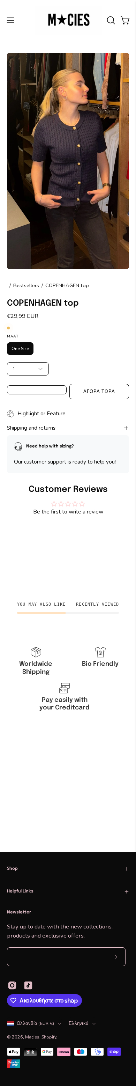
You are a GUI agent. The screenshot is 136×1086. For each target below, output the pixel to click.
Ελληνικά (79, 1023)
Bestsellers (26, 285)
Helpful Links (20, 891)
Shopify (48, 1037)
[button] (110, 20)
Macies (32, 1037)
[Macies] (68, 20)
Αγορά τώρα (99, 391)
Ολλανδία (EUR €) (35, 1023)
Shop (12, 869)
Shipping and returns (31, 427)
